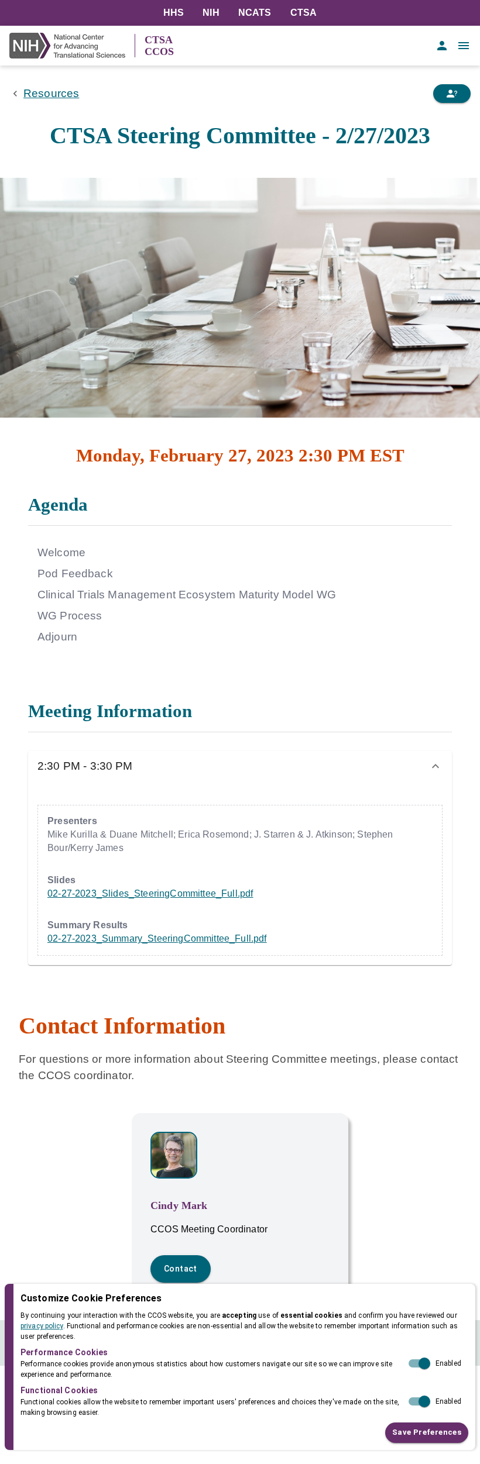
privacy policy (41, 1326)
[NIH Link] (72, 45)
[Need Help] (452, 93)
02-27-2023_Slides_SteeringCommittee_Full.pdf (150, 893)
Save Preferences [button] (426, 1432)
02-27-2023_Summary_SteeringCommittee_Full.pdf (157, 938)
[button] (240, 766)
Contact (180, 1268)
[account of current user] (442, 46)
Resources (51, 93)
